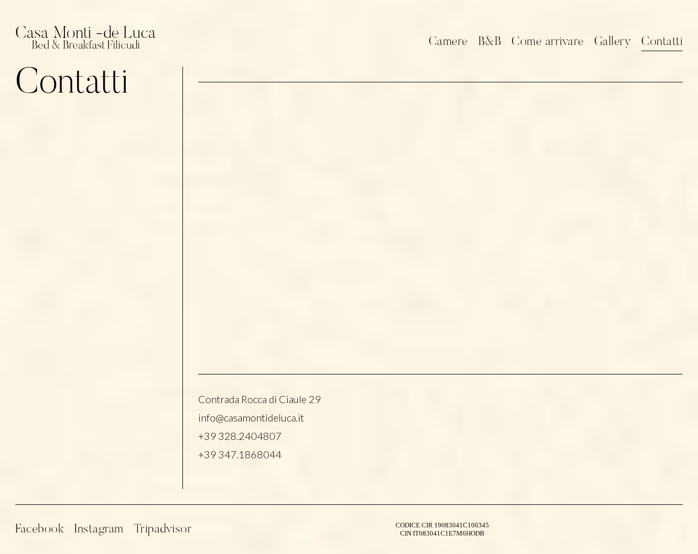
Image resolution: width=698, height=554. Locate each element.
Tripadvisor (163, 529)
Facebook (39, 529)
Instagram (99, 529)
